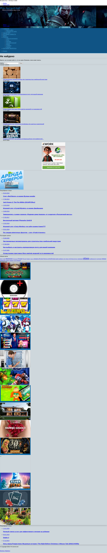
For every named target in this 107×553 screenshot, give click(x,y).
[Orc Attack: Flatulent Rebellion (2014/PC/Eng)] (14, 384)
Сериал (28, 258)
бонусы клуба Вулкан (49, 258)
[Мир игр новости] (10, 22)
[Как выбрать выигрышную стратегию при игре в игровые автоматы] (15, 349)
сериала (11, 260)
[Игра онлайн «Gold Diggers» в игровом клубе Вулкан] (15, 454)
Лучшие (20, 258)
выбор (57, 258)
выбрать (61, 258)
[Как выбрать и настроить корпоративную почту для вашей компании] (11, 93)
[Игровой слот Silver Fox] (15, 489)
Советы (31, 258)
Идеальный (15, 258)
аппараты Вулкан (38, 258)
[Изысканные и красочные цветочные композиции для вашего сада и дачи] (15, 524)
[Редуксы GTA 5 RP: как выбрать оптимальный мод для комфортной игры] (11, 137)
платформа (98, 258)
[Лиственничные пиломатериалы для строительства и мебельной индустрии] (11, 78)
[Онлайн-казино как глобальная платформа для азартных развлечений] (11, 122)
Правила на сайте (11, 31)
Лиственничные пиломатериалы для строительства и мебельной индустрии (25, 79)
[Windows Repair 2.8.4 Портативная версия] (13, 297)
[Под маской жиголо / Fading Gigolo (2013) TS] (15, 437)
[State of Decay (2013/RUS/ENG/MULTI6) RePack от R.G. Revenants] (15, 472)
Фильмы (8, 41)
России (24, 258)
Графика (8, 45)
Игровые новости (9, 34)
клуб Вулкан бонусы (73, 258)
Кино (5, 35)
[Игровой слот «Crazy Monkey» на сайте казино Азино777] (15, 402)
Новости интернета (11, 38)
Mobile (8, 44)
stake (4, 258)
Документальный (11, 42)
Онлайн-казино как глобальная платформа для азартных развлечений (23, 124)
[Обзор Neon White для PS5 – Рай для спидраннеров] (15, 332)
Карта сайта (9, 30)
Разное (5, 37)
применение (3, 260)
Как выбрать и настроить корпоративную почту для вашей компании (23, 94)
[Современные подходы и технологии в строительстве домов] (15, 419)
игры (67, 258)
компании (80, 258)
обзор (86, 258)
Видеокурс (9, 259)
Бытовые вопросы (9, 48)
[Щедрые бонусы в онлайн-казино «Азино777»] (15, 314)
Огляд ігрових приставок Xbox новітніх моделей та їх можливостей (22, 109)
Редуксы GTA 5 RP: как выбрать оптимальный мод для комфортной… (23, 139)
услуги (15, 260)
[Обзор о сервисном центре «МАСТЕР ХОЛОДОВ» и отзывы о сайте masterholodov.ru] (15, 367)
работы (7, 260)
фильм (19, 260)
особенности (92, 258)
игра (64, 258)
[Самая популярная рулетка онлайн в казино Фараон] (15, 279)
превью (104, 258)
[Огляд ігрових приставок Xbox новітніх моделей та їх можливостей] (11, 107)
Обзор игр (6, 33)
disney (1, 258)
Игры (7, 40)
